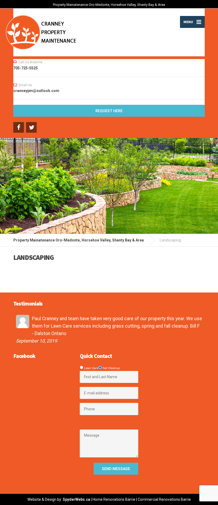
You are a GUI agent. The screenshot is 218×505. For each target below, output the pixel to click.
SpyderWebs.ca (76, 499)
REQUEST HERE (109, 111)
